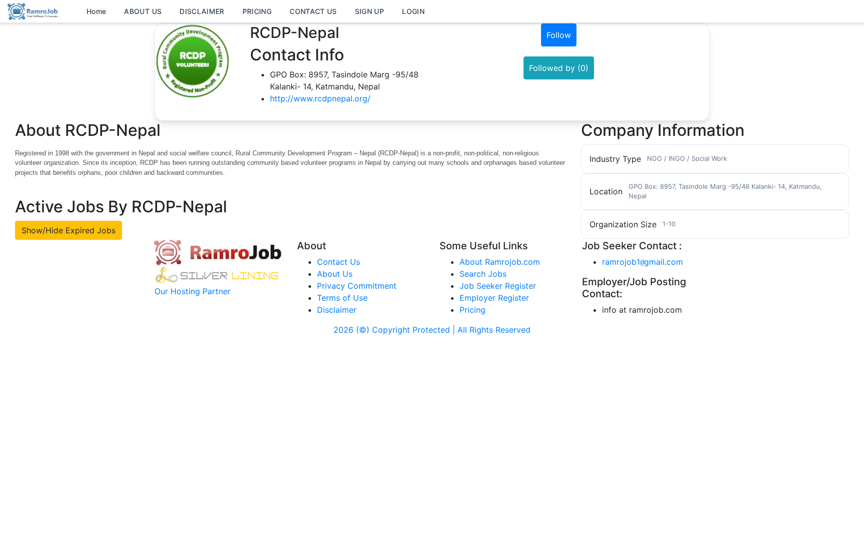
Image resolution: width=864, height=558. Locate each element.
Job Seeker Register (498, 286)
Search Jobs (483, 274)
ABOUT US (143, 11)
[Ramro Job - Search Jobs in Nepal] (35, 10)
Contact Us (338, 262)
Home (96, 11)
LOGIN (413, 11)
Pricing (473, 310)
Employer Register (494, 298)
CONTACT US (313, 11)
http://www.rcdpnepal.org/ (320, 98)
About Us (334, 274)
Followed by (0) (558, 68)
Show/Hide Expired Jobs (69, 230)
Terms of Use (342, 298)
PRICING (257, 11)
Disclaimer (336, 310)
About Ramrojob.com (500, 262)
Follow (558, 35)
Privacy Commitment (356, 286)
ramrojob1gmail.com (642, 262)
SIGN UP (369, 11)
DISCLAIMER (202, 11)
